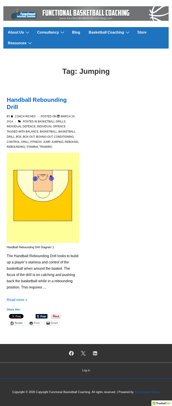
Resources (17, 43)
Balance (32, 131)
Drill (25, 141)
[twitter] (83, 353)
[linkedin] (95, 353)
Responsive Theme (147, 392)
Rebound (71, 141)
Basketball (48, 131)
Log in (86, 370)
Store (141, 32)
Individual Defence (21, 126)
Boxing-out (44, 136)
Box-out (29, 136)
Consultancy (48, 32)
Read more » (17, 300)
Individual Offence (51, 126)
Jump (46, 141)
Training (45, 146)
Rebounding (16, 146)
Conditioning (64, 136)
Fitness (36, 141)
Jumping (57, 141)
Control (13, 141)
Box (19, 136)
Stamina (32, 146)
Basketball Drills (51, 121)
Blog (76, 32)
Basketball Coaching (106, 32)
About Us (16, 32)
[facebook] (71, 353)
